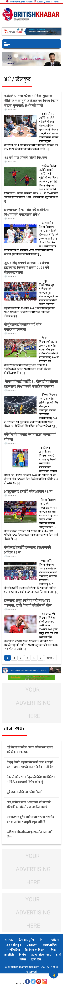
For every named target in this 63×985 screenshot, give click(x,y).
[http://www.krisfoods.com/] (31, 679)
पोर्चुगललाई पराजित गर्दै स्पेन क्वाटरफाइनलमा (23, 327)
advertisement (41, 954)
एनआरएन (32, 945)
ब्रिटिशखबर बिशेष (35, 949)
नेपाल (42, 940)
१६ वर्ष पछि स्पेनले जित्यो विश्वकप (25, 158)
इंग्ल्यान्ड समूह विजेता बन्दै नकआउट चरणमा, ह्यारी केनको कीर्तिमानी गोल (28, 603)
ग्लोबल (55, 940)
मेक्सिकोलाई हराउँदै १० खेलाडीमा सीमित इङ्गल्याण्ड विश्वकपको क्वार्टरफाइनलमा (31, 384)
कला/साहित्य (50, 945)
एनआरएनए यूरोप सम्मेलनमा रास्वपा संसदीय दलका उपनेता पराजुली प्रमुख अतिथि (30, 819)
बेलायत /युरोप (27, 940)
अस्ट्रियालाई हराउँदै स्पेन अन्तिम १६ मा (28, 492)
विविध (22, 954)
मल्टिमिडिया (13, 949)
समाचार (9, 940)
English (9, 954)
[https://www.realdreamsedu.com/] (31, 672)
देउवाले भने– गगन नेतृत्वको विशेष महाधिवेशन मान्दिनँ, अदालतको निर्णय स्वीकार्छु (31, 779)
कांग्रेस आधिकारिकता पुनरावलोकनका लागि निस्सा (30, 834)
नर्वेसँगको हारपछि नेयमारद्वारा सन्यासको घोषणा (30, 437)
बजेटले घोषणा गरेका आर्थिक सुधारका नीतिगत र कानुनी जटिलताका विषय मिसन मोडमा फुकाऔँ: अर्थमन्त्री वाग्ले (31, 101)
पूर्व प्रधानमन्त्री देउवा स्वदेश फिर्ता (24, 792)
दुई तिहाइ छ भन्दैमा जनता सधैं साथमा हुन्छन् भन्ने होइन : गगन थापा (30, 750)
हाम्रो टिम (36, 959)
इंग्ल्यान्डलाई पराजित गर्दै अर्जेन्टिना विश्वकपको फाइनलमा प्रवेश (26, 212)
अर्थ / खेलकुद (14, 945)
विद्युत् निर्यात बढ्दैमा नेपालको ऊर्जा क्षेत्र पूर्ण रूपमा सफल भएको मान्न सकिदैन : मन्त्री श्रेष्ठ (30, 765)
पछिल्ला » (50, 658)
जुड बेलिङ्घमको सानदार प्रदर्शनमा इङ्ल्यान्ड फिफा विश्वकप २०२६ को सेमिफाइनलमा (26, 268)
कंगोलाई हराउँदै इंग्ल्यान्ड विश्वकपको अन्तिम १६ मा (27, 550)
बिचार (53, 949)
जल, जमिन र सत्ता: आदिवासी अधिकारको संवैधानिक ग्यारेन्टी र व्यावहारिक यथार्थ (29, 805)
